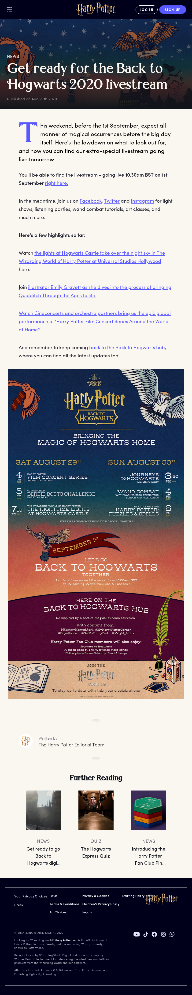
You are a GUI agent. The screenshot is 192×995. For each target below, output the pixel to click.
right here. (56, 182)
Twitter (112, 200)
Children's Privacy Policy (100, 904)
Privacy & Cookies (95, 895)
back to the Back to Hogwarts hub (127, 347)
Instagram (142, 200)
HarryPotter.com (66, 940)
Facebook (91, 200)
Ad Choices (58, 912)
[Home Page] (96, 9)
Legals (87, 912)
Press (18, 905)
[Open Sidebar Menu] (9, 9)
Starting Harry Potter (138, 895)
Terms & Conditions (64, 904)
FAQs (53, 895)
